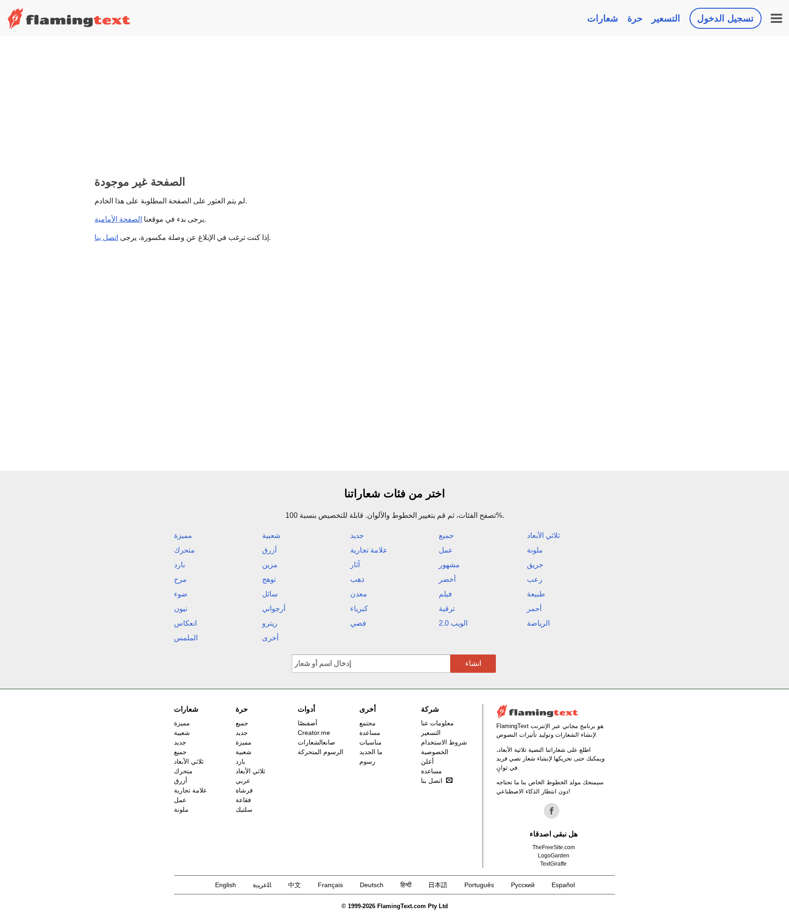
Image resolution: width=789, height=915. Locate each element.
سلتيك (244, 809)
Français (330, 884)
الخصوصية (434, 751)
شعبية (271, 535)
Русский (523, 884)
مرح (180, 579)
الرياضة (538, 623)
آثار (355, 565)
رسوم (367, 761)
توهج (269, 579)
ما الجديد (371, 751)
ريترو (270, 623)
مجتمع (367, 723)
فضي (358, 623)
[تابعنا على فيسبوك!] (551, 811)
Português (479, 884)
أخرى (270, 638)
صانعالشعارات (316, 742)
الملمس (186, 638)
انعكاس (185, 623)
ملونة (535, 550)
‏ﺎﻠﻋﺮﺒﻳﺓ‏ (262, 884)
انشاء (473, 663)
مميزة (183, 535)
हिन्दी (405, 884)
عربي (243, 780)
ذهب (357, 579)
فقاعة (243, 799)
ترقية (447, 608)
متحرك (184, 550)
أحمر (534, 608)
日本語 (437, 884)
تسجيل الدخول (725, 18)
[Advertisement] (394, 105)
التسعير (666, 18)
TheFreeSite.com (553, 847)
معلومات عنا (437, 723)
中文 (294, 884)
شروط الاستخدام (444, 742)
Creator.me (314, 732)
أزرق (269, 550)
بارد (179, 565)
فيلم (445, 594)
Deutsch (372, 884)
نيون (180, 608)
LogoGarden (553, 855)
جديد (357, 535)
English (225, 884)
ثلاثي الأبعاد (543, 535)
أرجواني (273, 608)
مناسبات (370, 742)
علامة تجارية (369, 550)
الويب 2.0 (453, 623)
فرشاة (244, 790)
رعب (534, 579)
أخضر (447, 579)
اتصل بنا (106, 237)
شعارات (602, 18)
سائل (270, 594)
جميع (446, 535)
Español (563, 884)
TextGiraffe (553, 864)
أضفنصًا (307, 723)
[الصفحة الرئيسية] (69, 18)
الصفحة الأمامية (118, 219)
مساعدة (369, 732)
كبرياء (359, 608)
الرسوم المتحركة (320, 751)
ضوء (181, 594)
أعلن (427, 761)
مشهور (449, 565)
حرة (634, 18)
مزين (270, 565)
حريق (535, 565)
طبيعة (536, 594)
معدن (358, 594)
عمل (446, 550)
